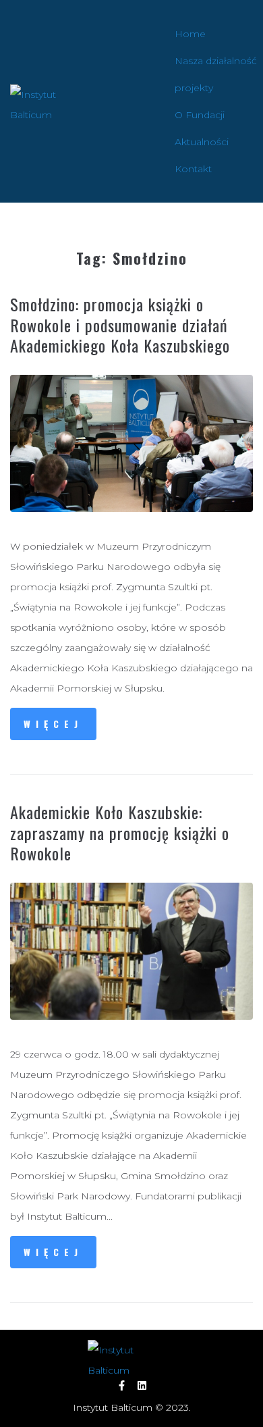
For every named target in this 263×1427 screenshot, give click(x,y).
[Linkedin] (142, 1385)
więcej (53, 724)
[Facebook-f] (122, 1385)
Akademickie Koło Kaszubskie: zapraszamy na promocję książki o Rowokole (119, 833)
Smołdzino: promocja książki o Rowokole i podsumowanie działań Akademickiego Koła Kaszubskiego (120, 325)
